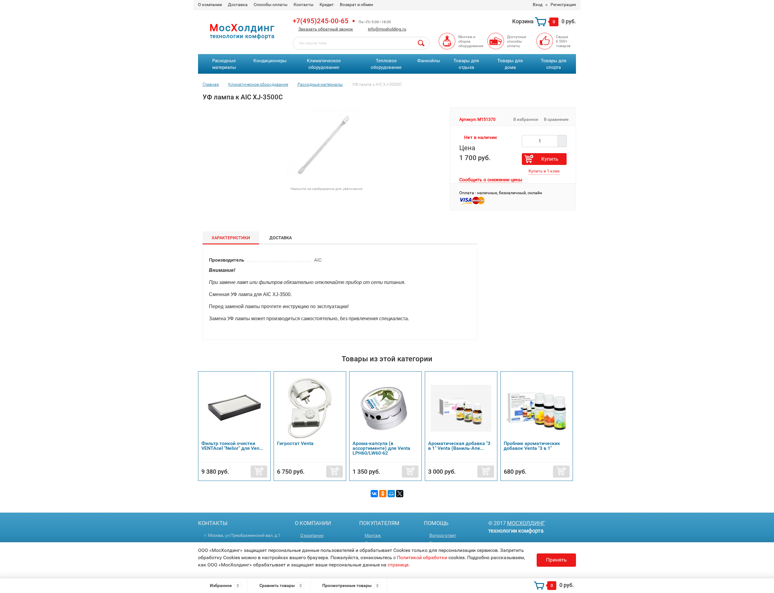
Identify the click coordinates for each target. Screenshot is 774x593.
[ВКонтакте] (374, 493)
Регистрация (563, 4)
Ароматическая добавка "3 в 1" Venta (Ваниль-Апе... (459, 445)
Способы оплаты (271, 4)
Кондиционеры (270, 60)
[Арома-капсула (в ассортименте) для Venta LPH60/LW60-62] (385, 408)
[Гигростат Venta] (310, 408)
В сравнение (556, 119)
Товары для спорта (553, 64)
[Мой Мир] (391, 493)
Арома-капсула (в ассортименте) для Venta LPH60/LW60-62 (381, 448)
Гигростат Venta (295, 443)
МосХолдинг (526, 523)
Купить (549, 159)
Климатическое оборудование (324, 64)
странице (398, 565)
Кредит (327, 4)
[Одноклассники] (382, 493)
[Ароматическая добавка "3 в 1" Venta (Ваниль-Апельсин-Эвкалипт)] (461, 408)
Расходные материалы (224, 64)
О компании (210, 4)
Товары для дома (510, 64)
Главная (211, 84)
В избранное (525, 119)
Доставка (238, 4)
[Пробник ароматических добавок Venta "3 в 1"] (536, 408)
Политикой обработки (422, 557)
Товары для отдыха (466, 64)
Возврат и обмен (356, 4)
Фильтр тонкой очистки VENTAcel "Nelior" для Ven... (232, 445)
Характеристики (231, 237)
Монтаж (373, 535)
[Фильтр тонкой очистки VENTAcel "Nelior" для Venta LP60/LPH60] (234, 408)
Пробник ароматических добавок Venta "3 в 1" (532, 445)
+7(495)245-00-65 (321, 21)
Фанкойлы (428, 60)
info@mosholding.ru (387, 29)
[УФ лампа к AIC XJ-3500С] (324, 144)
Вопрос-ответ (442, 535)
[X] (399, 493)
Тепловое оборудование (386, 64)
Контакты (304, 4)
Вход (537, 4)
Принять (556, 560)
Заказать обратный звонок (325, 29)
